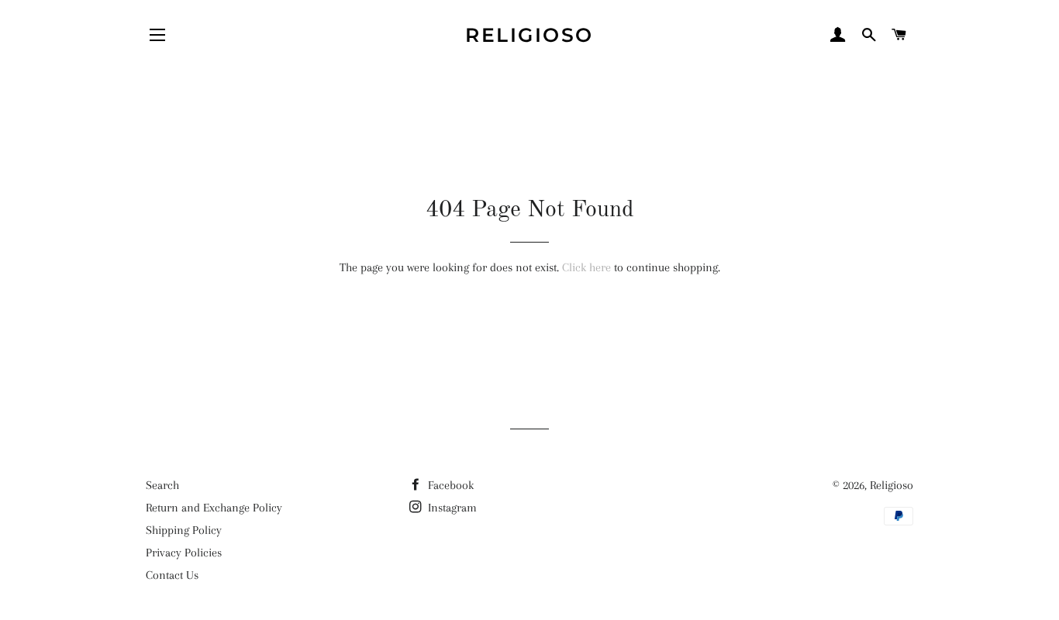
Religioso (529, 34)
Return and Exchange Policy (214, 508)
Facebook (449, 485)
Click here (586, 267)
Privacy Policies (184, 553)
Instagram (451, 508)
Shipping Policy (184, 530)
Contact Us (172, 575)
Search (162, 485)
